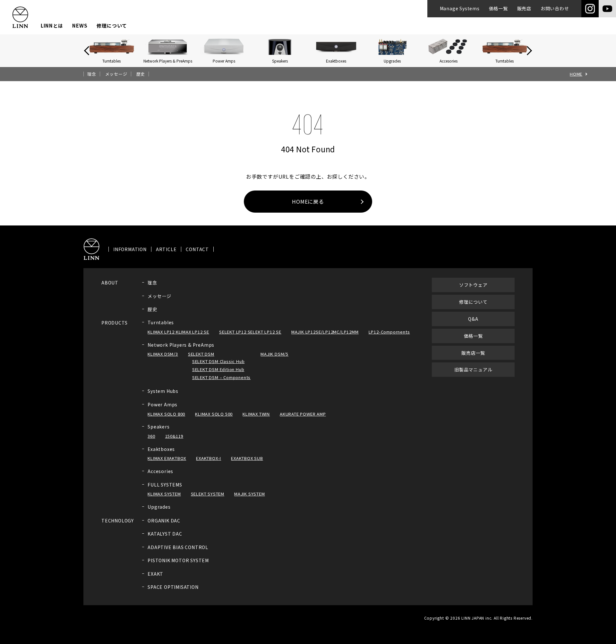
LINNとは (52, 25)
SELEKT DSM (201, 354)
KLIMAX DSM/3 (163, 354)
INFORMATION (130, 249)
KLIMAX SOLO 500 (214, 414)
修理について (112, 25)
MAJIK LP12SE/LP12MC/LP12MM (325, 332)
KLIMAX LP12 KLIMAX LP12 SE (178, 332)
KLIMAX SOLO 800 (166, 414)
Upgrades (159, 507)
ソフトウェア (473, 285)
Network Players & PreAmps (181, 345)
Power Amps (162, 404)
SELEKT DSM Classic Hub (218, 361)
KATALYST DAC (165, 533)
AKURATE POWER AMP (303, 414)
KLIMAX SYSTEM (164, 494)
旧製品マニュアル (473, 369)
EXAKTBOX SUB (247, 458)
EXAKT (155, 574)
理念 (91, 74)
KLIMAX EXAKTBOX (167, 458)
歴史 (140, 74)
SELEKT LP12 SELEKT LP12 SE (250, 332)
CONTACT (197, 249)
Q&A (473, 319)
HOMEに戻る (308, 201)
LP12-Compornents (389, 332)
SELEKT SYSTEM (207, 494)
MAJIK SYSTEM (249, 494)
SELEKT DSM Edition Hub (218, 369)
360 (151, 436)
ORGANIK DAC (164, 520)
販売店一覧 (473, 353)
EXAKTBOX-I (208, 458)
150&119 (174, 436)
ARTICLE (166, 249)
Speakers (158, 426)
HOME (576, 74)
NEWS (79, 25)
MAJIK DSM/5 (274, 354)
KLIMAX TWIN (256, 414)
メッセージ (116, 74)
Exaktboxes (161, 449)
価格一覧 (498, 8)
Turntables (161, 322)
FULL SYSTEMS (165, 484)
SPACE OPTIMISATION (173, 587)
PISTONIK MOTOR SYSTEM (178, 560)
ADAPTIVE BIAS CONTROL (178, 547)
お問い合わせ (555, 8)
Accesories (160, 471)
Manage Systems (460, 8)
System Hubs (163, 391)
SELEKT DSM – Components (221, 377)
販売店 (524, 8)
